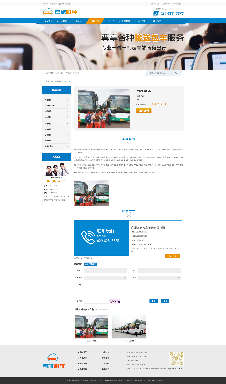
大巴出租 (59, 73)
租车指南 (126, 21)
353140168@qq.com (56, 193)
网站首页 (48, 21)
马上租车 (172, 256)
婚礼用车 (48, 124)
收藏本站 (167, 4)
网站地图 (178, 4)
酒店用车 (48, 135)
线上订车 (156, 4)
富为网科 (159, 380)
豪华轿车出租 (88, 258)
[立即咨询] (143, 112)
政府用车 (68, 81)
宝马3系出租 (78, 258)
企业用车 (48, 100)
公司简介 (64, 21)
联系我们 (157, 21)
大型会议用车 (50, 106)
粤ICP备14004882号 (138, 380)
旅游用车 (48, 129)
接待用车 (48, 111)
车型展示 (79, 21)
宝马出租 (76, 73)
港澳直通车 (49, 146)
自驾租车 (48, 141)
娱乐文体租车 (129, 341)
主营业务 (110, 21)
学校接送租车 (92, 341)
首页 (52, 81)
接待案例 (95, 21)
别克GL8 (68, 73)
